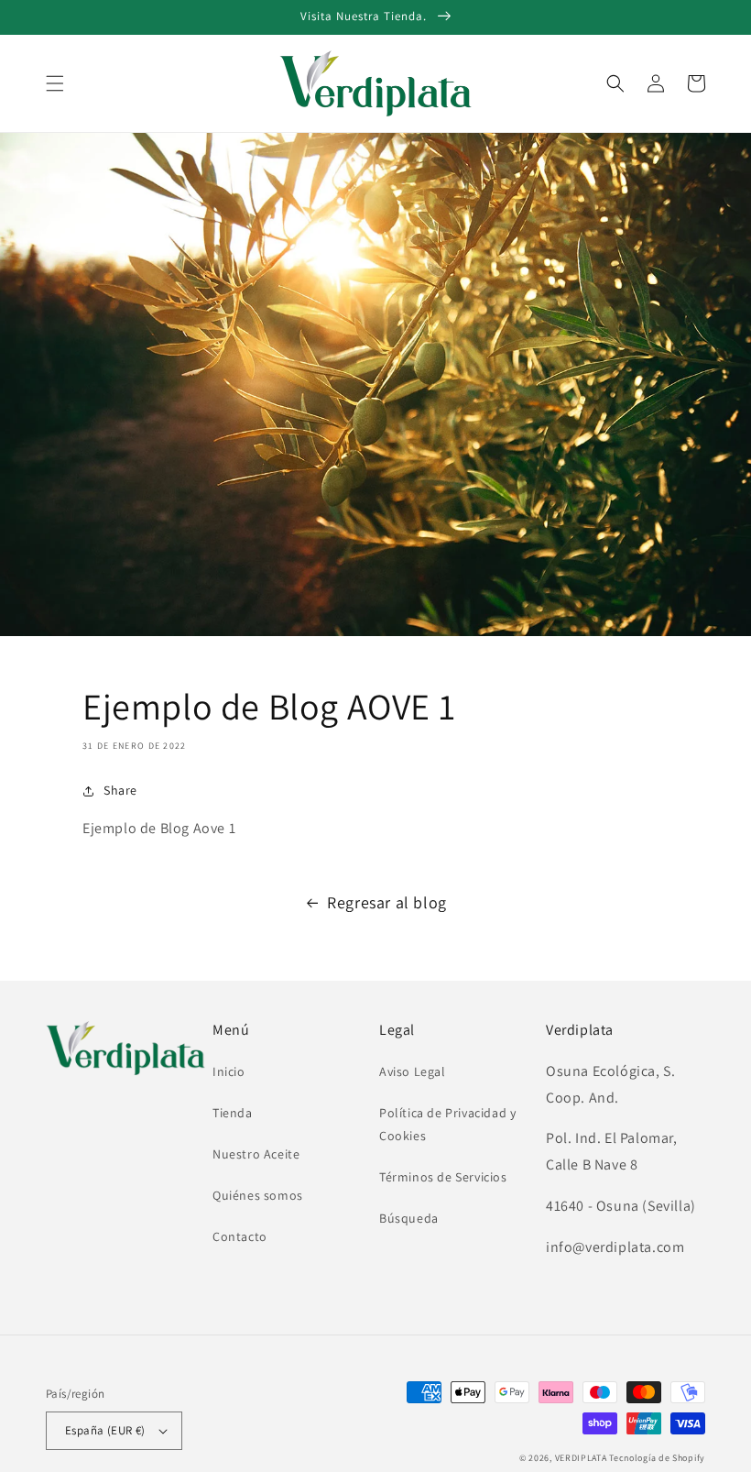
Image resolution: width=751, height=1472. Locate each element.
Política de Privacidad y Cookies (447, 1124)
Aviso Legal (412, 1071)
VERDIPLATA (581, 1458)
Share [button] (120, 790)
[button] (55, 83)
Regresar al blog (387, 902)
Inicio (228, 1071)
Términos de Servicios (443, 1177)
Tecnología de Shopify (657, 1458)
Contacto (239, 1236)
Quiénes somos (257, 1195)
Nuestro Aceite (255, 1154)
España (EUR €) (105, 1430)
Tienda (232, 1112)
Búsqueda (409, 1218)
